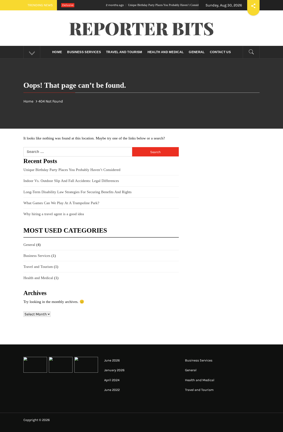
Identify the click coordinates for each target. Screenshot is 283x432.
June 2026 (112, 360)
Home (57, 52)
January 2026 (114, 370)
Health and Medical (166, 52)
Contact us (220, 52)
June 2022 (112, 390)
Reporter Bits (141, 28)
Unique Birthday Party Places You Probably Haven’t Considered (148, 5)
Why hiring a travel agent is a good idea (53, 214)
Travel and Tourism (124, 52)
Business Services (84, 52)
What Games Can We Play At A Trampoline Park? (61, 203)
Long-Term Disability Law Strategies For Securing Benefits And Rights (77, 192)
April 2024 (112, 380)
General (196, 52)
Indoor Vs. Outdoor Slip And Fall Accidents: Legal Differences (71, 181)
